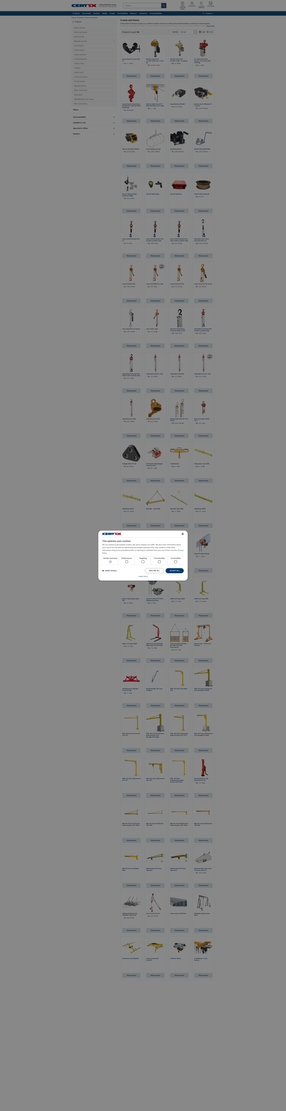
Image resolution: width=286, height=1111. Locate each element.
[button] (109, 570)
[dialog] (143, 556)
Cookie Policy (143, 576)
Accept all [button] (175, 571)
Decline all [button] (154, 571)
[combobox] (183, 534)
